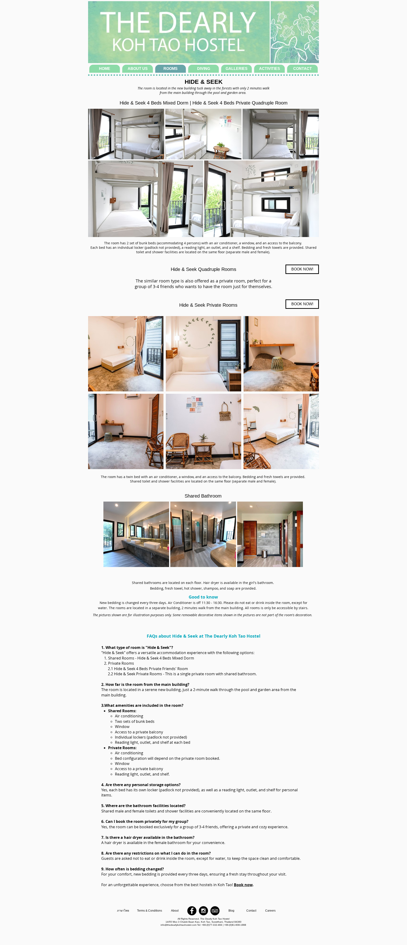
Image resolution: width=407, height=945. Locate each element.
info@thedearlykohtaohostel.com (178, 925)
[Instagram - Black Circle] (203, 910)
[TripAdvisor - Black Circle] (215, 910)
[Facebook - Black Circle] (191, 910)
